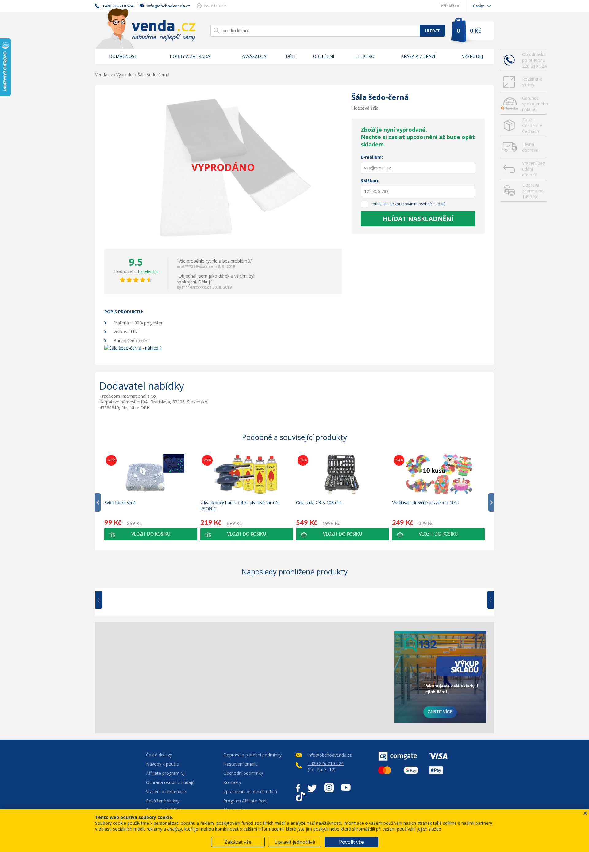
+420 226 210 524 (117, 6)
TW (312, 787)
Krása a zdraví (418, 56)
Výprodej (472, 56)
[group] (150, 496)
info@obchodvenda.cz (168, 6)
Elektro (365, 56)
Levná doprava (530, 147)
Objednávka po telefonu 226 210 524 (534, 60)
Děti (290, 56)
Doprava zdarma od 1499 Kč (533, 190)
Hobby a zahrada (190, 56)
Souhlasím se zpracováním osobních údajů (408, 203)
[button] (150, 534)
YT (346, 787)
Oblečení (323, 56)
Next (488, 600)
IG (329, 787)
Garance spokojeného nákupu (534, 103)
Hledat (432, 30)
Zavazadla (253, 56)
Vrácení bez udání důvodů (533, 169)
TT (300, 796)
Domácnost (123, 56)
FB (298, 787)
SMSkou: (370, 181)
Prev (103, 600)
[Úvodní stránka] (145, 28)
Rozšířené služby (532, 82)
